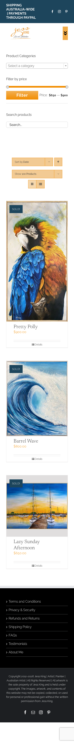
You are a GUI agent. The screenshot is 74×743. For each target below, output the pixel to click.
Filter (22, 95)
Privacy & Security (22, 610)
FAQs (13, 635)
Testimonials (18, 644)
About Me (16, 652)
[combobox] (37, 66)
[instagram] (59, 11)
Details (38, 344)
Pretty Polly (26, 326)
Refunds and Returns (24, 618)
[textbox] (37, 66)
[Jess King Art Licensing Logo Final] (21, 28)
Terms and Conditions (25, 601)
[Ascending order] (58, 162)
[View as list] (40, 184)
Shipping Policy (20, 627)
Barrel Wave (26, 441)
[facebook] (52, 11)
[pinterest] (66, 11)
